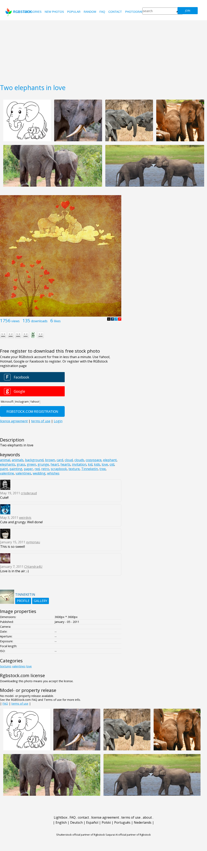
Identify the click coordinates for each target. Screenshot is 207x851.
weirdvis (25, 517)
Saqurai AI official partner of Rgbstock (128, 834)
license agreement (105, 817)
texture (74, 469)
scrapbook (59, 469)
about (147, 817)
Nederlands (142, 822)
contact (115, 11)
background (34, 460)
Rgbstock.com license (22, 675)
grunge (43, 464)
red (37, 469)
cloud (69, 460)
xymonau (33, 542)
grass (21, 464)
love (105, 464)
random (90, 11)
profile (23, 601)
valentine (7, 473)
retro (45, 469)
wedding (39, 473)
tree (102, 469)
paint (4, 469)
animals (17, 460)
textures (5, 666)
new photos (54, 11)
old (112, 464)
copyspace (93, 460)
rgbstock (22, 12)
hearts (65, 464)
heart (55, 464)
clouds (79, 460)
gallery (40, 601)
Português (122, 822)
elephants (7, 464)
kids (97, 464)
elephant (110, 460)
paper (28, 469)
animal (5, 460)
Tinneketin (89, 469)
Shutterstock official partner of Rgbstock (80, 834)
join (187, 10)
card (60, 460)
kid (90, 464)
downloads (39, 321)
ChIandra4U (33, 566)
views (15, 321)
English (61, 822)
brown (50, 460)
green (31, 464)
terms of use (19, 703)
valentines (23, 473)
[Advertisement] (103, 50)
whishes (53, 473)
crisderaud (29, 493)
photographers (138, 11)
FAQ (102, 11)
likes (57, 321)
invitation (79, 464)
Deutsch (76, 822)
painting (16, 469)
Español (92, 822)
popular (73, 11)
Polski (106, 822)
